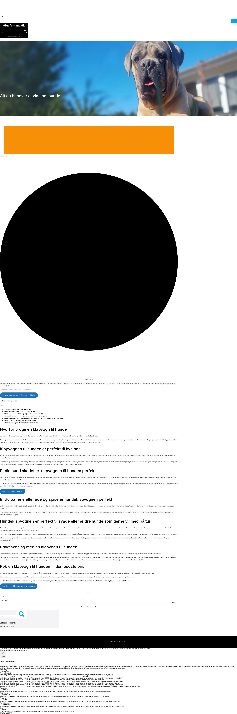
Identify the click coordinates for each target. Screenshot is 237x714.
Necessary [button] (3, 670)
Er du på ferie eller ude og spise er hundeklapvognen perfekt (27, 416)
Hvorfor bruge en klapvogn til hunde (18, 409)
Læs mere (25, 650)
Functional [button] (3, 688)
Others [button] (2, 708)
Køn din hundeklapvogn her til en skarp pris (18, 586)
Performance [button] (4, 693)
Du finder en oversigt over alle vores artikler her (113, 581)
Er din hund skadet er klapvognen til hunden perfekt (24, 414)
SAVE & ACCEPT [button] (6, 713)
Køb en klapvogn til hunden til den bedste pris (21, 423)
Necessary (5, 671)
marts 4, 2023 (89, 379)
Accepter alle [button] (17, 650)
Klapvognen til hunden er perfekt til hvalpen (21, 411)
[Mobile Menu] (234, 21)
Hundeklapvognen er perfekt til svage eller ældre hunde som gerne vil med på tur (34, 418)
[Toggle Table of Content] (1, 405)
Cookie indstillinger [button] (6, 650)
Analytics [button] (3, 698)
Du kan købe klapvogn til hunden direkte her (19, 395)
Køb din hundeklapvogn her (12, 491)
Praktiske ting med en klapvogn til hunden (20, 420)
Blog (235, 16)
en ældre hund (14, 534)
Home (234, 14)
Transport (4, 156)
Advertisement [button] (4, 703)
